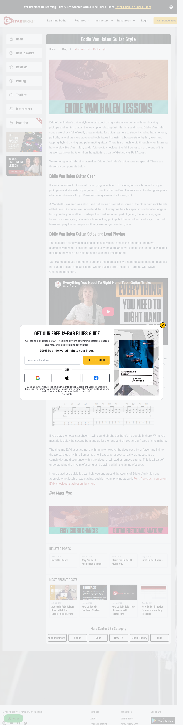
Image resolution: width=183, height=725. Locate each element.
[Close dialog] (162, 325)
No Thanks (67, 394)
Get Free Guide (96, 360)
